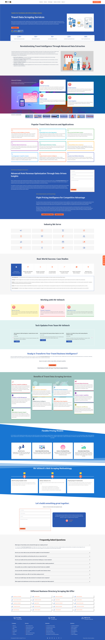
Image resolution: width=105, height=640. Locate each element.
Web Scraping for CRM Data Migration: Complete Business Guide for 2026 (26, 334)
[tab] (16, 270)
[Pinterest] (58, 638)
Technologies (50, 2)
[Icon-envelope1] (104, 259)
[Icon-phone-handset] (104, 261)
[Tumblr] (56, 638)
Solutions (55, 2)
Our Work (58, 2)
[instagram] (52, 638)
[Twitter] (54, 638)
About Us (63, 2)
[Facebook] (49, 638)
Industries (41, 2)
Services (45, 2)
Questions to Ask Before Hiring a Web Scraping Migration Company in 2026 (77, 334)
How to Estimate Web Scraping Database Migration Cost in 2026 (52, 333)
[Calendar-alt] (104, 263)
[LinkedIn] (47, 638)
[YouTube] (61, 638)
